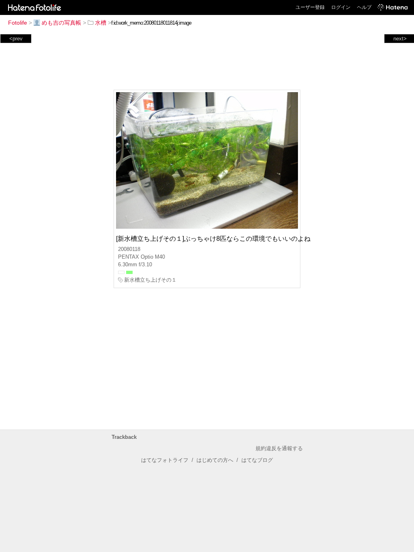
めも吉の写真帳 (61, 22)
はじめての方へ (214, 460)
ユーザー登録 (310, 7)
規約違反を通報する (279, 448)
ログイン (341, 7)
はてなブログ (257, 460)
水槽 (100, 22)
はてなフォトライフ (164, 460)
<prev (16, 39)
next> (400, 39)
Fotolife (17, 22)
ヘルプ (364, 7)
